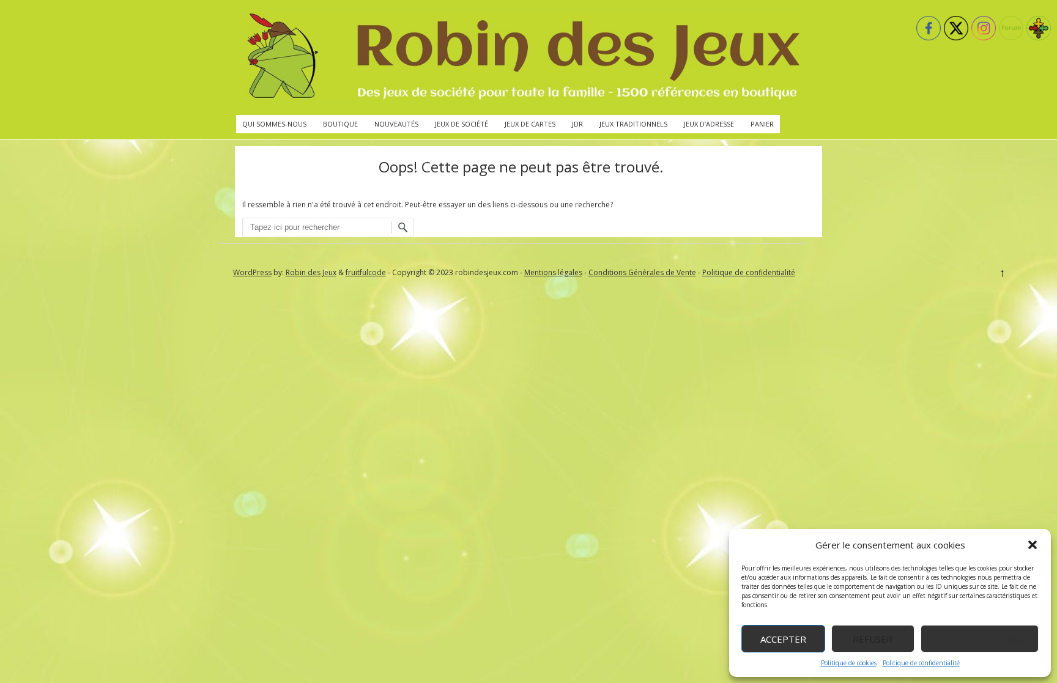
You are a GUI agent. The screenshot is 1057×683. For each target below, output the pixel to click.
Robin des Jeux (311, 272)
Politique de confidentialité (921, 663)
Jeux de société (461, 123)
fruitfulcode (366, 272)
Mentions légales (553, 272)
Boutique (340, 123)
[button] (1032, 545)
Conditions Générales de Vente (642, 272)
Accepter (783, 639)
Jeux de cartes (530, 123)
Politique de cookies (849, 663)
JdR (577, 123)
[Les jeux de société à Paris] (521, 57)
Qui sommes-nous (274, 123)
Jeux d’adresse (709, 123)
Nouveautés (396, 123)
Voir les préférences (979, 639)
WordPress (252, 272)
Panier (762, 123)
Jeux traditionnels (633, 123)
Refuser (872, 639)
